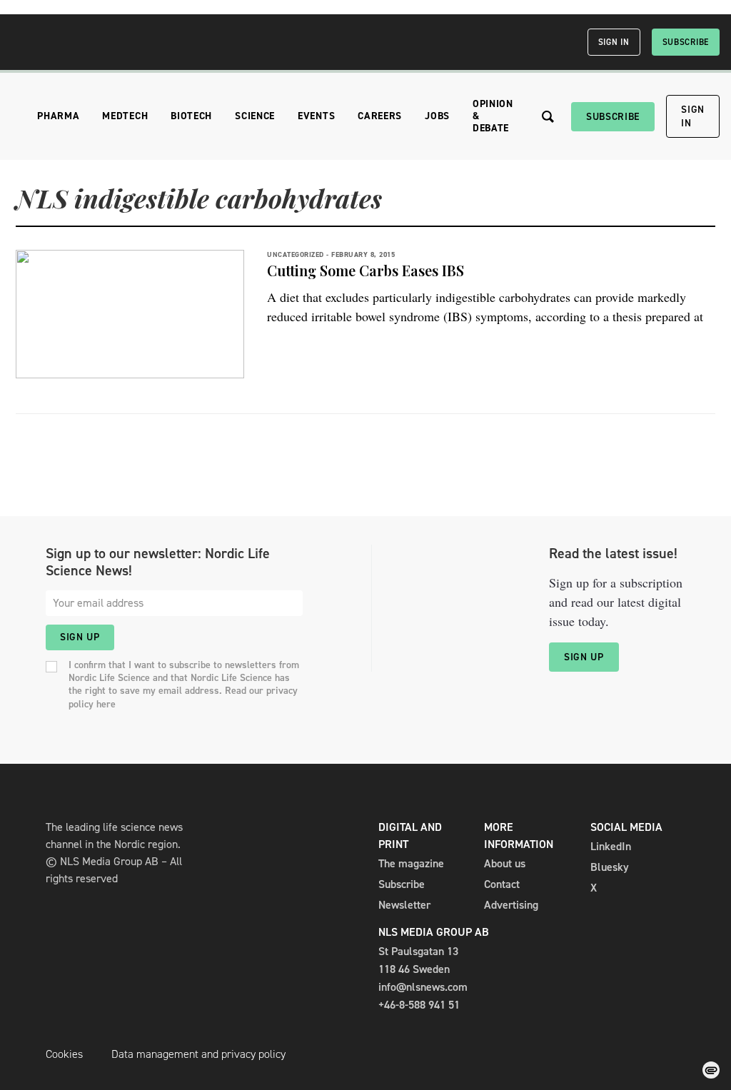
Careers (380, 116)
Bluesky (609, 866)
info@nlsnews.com (423, 986)
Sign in (614, 42)
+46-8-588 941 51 (419, 1004)
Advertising (511, 904)
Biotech (191, 116)
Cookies (64, 1053)
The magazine (411, 863)
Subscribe (685, 42)
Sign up (80, 637)
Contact (502, 884)
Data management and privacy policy (198, 1053)
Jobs (437, 116)
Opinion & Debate (493, 116)
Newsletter (404, 904)
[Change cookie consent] (711, 1070)
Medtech (125, 116)
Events (316, 116)
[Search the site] (548, 117)
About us (504, 863)
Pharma (58, 116)
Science (255, 116)
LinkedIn (610, 846)
